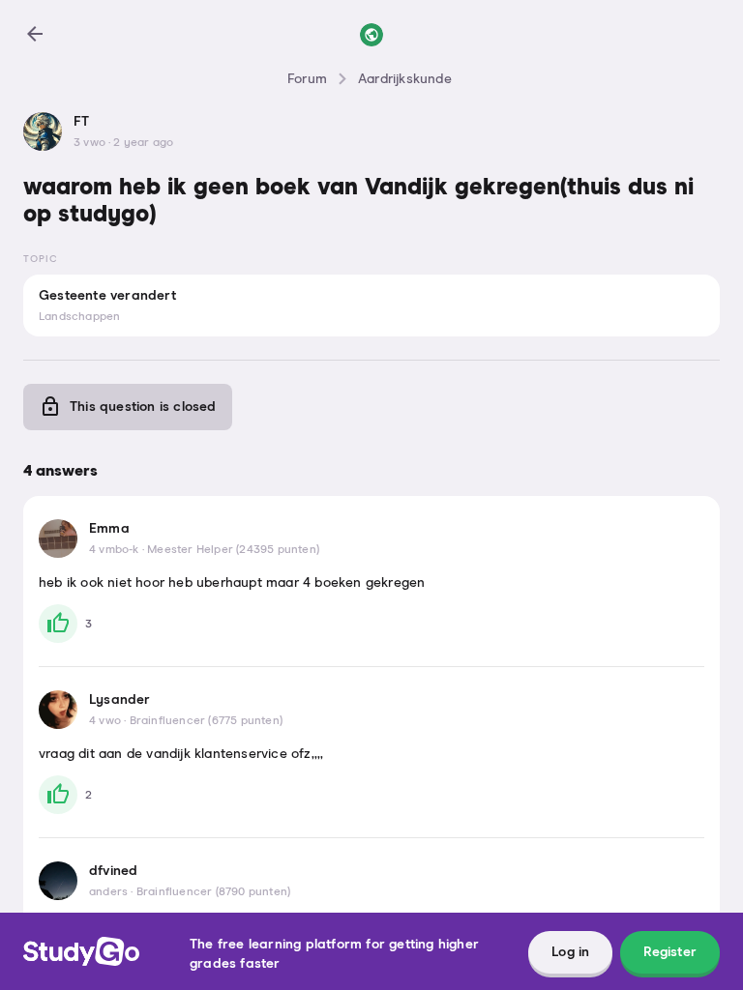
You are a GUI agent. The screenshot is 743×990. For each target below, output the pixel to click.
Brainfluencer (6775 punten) (206, 721)
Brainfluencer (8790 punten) (213, 892)
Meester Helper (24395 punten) (233, 550)
